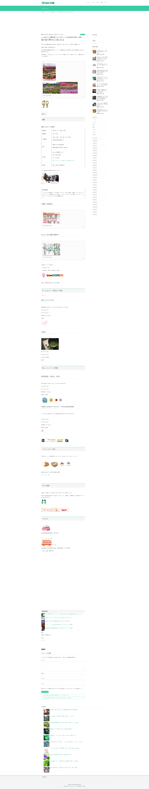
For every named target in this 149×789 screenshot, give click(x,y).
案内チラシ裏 (71, 160)
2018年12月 (95, 202)
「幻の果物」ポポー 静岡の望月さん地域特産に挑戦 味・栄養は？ (65, 761)
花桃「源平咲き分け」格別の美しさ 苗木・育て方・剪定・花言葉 (63, 767)
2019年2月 (95, 197)
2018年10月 (95, 207)
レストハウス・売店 (45, 474)
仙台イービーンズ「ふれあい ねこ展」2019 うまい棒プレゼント (58, 617)
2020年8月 (95, 155)
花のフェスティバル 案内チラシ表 (59, 160)
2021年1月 (95, 145)
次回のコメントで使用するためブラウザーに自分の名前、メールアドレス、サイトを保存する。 (61, 688)
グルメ (94, 129)
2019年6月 (95, 187)
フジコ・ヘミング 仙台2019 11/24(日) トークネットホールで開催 (58, 624)
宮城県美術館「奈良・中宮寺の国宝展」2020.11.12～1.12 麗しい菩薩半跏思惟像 (102, 97)
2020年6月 (95, 157)
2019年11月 (95, 175)
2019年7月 (95, 184)
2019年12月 (95, 172)
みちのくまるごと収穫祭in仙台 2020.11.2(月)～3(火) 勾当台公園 (102, 104)
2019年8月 (95, 182)
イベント (82, 34)
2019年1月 (95, 199)
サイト (42, 683)
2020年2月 (95, 167)
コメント (43, 660)
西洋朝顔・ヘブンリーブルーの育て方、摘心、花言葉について (63, 735)
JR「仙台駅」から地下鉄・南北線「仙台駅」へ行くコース (62, 716)
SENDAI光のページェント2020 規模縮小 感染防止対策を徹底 (102, 110)
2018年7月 (95, 214)
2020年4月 (95, 162)
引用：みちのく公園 (47, 95)
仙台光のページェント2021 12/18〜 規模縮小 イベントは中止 (102, 51)
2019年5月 (95, 189)
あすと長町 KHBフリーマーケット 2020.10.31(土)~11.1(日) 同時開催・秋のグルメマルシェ (64, 614)
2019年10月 (95, 177)
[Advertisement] (74, 22)
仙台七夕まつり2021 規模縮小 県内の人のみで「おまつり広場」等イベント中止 (102, 58)
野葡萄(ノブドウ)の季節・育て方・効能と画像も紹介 (61, 728)
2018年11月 (95, 204)
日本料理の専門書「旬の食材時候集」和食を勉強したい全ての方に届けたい (102, 71)
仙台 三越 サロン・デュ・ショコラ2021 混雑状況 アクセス (102, 65)
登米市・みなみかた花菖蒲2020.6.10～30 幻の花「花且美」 (57, 621)
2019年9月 (95, 180)
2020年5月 (95, 160)
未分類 (94, 134)
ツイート (94, 43)
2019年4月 (95, 192)
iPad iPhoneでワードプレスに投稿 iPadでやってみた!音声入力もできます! (102, 78)
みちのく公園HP (55, 157)
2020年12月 (95, 148)
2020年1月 (95, 170)
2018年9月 (95, 209)
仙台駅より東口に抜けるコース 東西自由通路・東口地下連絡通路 (63, 709)
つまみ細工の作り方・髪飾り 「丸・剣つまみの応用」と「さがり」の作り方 (67, 741)
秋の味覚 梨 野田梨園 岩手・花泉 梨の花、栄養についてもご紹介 (64, 722)
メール (43, 678)
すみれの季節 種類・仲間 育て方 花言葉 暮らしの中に (61, 754)
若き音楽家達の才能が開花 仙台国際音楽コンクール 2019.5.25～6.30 (56, 695)
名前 (42, 673)
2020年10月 (95, 153)
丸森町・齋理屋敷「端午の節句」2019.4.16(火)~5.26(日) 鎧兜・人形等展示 (57, 697)
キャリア (94, 132)
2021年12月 (95, 140)
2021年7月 (95, 143)
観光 (93, 127)
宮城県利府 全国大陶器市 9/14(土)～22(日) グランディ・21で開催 (59, 628)
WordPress (69, 786)
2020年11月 (95, 150)
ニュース (94, 122)
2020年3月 (95, 165)
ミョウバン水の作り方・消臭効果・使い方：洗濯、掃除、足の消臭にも (65, 748)
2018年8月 (95, 211)
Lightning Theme (74, 786)
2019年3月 (95, 194)
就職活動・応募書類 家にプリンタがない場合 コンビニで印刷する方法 (102, 90)
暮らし (94, 124)
